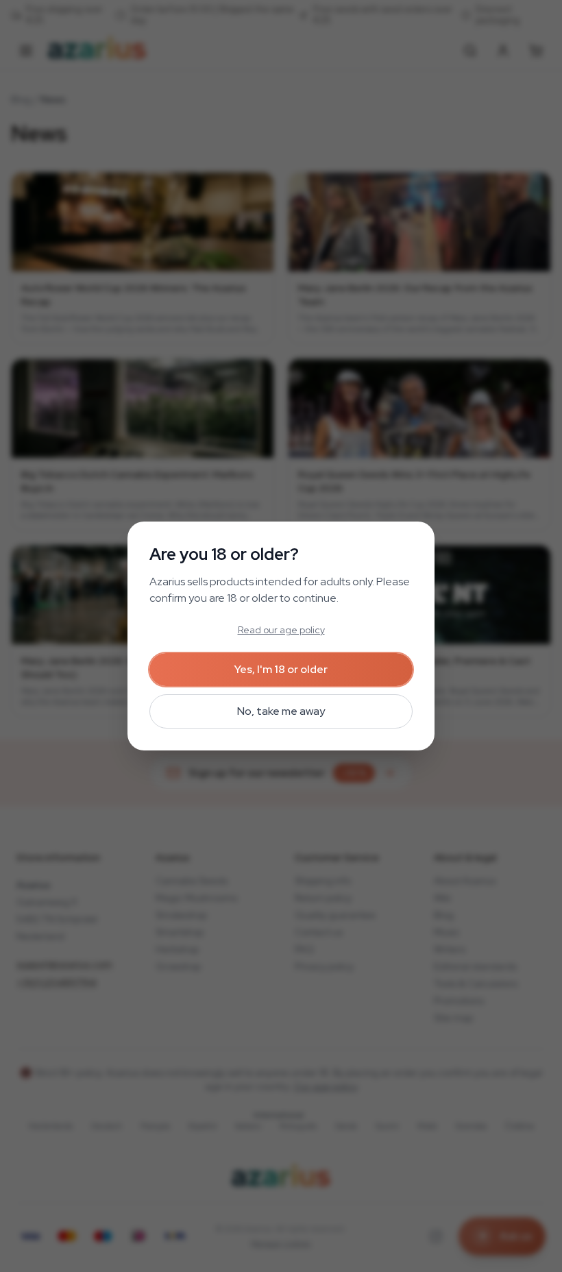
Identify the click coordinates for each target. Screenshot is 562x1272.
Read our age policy (281, 630)
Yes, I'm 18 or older (281, 669)
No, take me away (281, 711)
